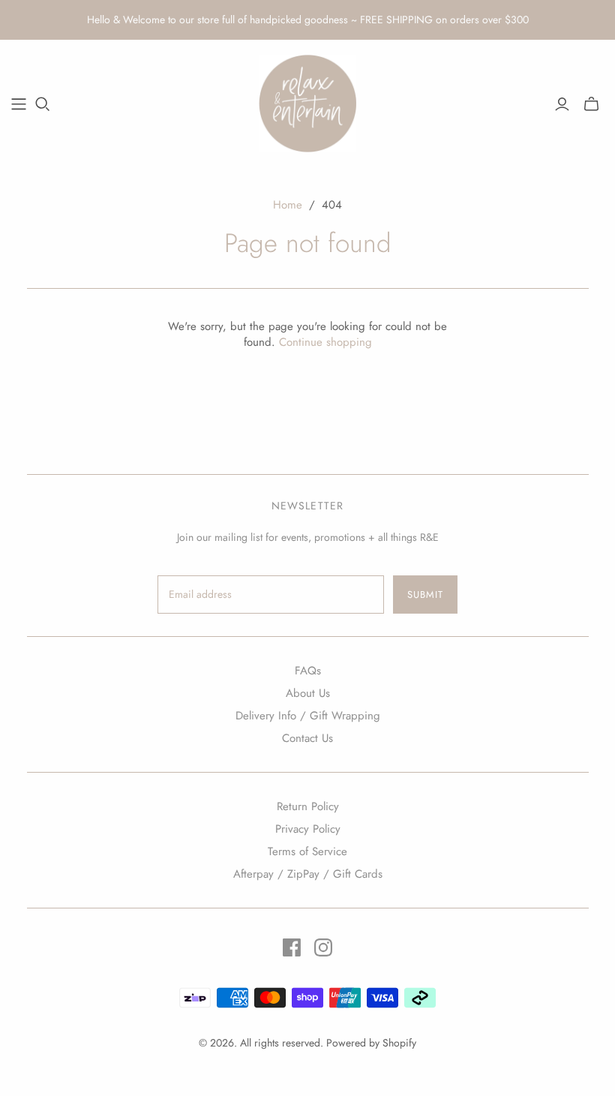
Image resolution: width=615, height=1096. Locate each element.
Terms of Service (307, 851)
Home (287, 205)
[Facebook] (292, 947)
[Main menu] (18, 104)
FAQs (308, 670)
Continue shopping (325, 342)
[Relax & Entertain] (307, 103)
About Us (308, 693)
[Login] (562, 104)
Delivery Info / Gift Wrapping (308, 715)
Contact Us (307, 738)
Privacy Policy (307, 829)
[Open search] (42, 104)
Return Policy (308, 806)
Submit (425, 594)
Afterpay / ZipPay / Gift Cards (307, 874)
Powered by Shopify (371, 1042)
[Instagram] (323, 947)
